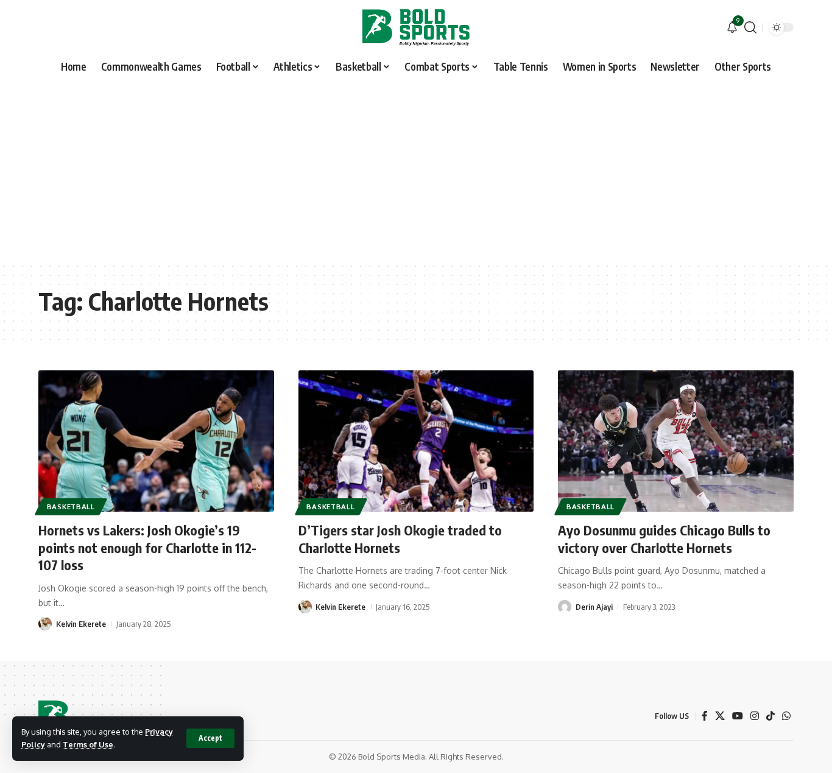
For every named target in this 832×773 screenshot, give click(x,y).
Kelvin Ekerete (81, 624)
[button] (210, 738)
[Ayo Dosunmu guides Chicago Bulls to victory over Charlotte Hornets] (676, 441)
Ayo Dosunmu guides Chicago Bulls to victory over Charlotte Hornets (664, 538)
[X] (720, 716)
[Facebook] (705, 716)
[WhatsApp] (786, 716)
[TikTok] (770, 716)
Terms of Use (88, 744)
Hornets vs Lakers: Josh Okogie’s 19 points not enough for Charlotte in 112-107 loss (147, 547)
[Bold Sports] (416, 27)
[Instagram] (754, 716)
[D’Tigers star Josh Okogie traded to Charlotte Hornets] (416, 441)
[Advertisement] (416, 170)
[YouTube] (737, 716)
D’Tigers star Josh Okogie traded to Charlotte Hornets (400, 538)
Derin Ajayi (594, 607)
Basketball (71, 506)
